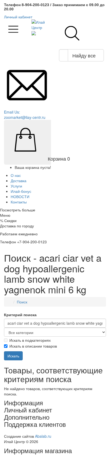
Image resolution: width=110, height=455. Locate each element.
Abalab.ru (43, 436)
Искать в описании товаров (33, 346)
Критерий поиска (20, 314)
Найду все (84, 55)
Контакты (19, 201)
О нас (16, 175)
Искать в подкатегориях (30, 340)
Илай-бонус (21, 191)
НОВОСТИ (20, 196)
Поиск (22, 301)
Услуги (16, 186)
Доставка (18, 180)
